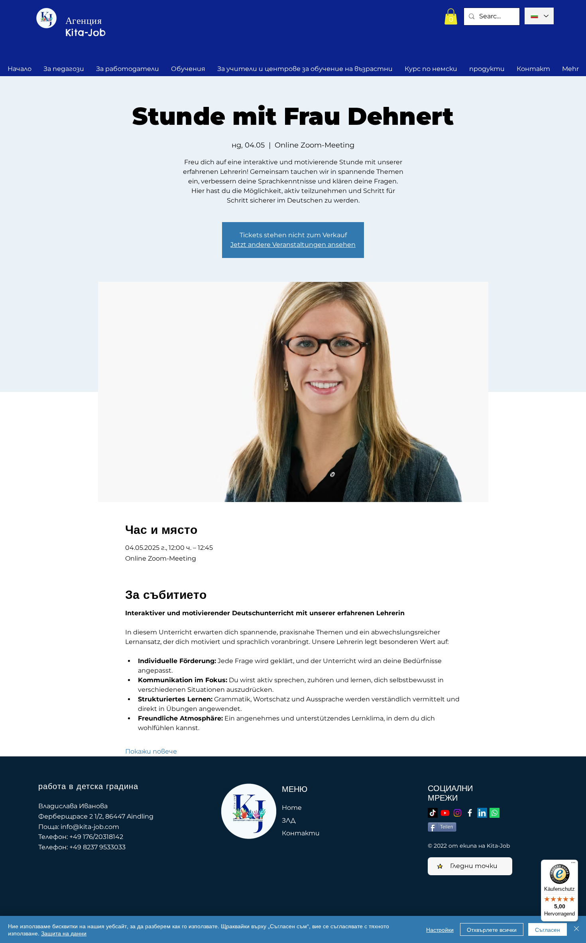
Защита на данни (64, 933)
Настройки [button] (440, 929)
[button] (451, 16)
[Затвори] (576, 929)
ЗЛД (288, 820)
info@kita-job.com (90, 827)
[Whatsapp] (494, 813)
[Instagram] (457, 813)
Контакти (301, 833)
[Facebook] (470, 813)
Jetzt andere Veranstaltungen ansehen (293, 244)
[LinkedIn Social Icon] (482, 813)
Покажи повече (151, 751)
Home (292, 807)
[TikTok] (433, 813)
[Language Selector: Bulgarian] (539, 16)
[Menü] (573, 864)
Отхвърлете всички (492, 929)
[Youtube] (445, 813)
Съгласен (547, 929)
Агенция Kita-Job (85, 26)
